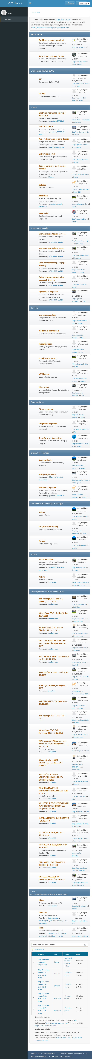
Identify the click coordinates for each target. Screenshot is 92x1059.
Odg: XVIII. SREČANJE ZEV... (81, 677)
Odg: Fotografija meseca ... (81, 480)
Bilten (41, 900)
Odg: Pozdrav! (77, 936)
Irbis (75, 1020)
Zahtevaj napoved (47, 154)
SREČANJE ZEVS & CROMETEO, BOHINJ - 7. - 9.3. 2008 (52, 863)
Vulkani (42, 512)
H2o (73, 1038)
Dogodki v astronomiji (48, 526)
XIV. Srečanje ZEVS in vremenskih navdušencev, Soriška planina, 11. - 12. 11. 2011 (53, 744)
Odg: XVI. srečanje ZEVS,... (80, 720)
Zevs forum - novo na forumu (51, 56)
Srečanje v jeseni (77, 751)
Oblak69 (77, 607)
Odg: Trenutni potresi (79, 545)
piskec (83, 418)
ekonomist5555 (79, 585)
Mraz (73, 924)
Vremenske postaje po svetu (51, 248)
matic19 (74, 909)
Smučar (76, 135)
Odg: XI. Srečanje (77, 812)
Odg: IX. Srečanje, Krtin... (80, 838)
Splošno (42, 185)
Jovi (87, 751)
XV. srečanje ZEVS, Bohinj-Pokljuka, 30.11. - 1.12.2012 (51, 731)
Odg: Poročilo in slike (79, 662)
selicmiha (77, 841)
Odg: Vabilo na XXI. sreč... (80, 604)
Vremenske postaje (47, 315)
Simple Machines (49, 1053)
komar (41, 135)
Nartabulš (75, 665)
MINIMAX (74, 222)
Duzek (76, 679)
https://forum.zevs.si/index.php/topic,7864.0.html (50, 27)
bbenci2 (80, 323)
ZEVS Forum (15, 3)
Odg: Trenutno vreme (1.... (80, 132)
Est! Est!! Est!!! (78, 622)
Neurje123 (77, 483)
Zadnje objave (39, 950)
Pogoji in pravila (79, 1053)
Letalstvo (43, 912)
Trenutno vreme (46, 126)
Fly (75, 432)
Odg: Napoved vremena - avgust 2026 (43, 962)
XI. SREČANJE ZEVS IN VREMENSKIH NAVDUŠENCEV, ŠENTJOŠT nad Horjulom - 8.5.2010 (54, 806)
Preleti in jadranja (56, 921)
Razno (42, 928)
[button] (30, 3)
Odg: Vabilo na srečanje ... (80, 648)
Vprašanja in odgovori (48, 291)
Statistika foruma (42, 1017)
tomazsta (75, 50)
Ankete (42, 577)
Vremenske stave (46, 559)
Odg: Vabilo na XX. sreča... (80, 619)
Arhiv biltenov (53, 906)
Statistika (43, 195)
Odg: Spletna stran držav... (81, 255)
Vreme (79, 446)
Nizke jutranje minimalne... (81, 120)
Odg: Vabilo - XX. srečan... (80, 633)
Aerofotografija (44, 921)
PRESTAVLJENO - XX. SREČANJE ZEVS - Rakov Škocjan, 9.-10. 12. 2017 (53, 643)
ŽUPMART (82, 871)
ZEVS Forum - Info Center (44, 945)
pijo (47, 1040)
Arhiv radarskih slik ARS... (80, 364)
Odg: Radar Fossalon (79, 284)
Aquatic (51, 691)
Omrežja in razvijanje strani (50, 438)
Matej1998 (57, 999)
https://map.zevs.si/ (63, 19)
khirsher (82, 468)
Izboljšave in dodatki (48, 358)
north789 (83, 381)
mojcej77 (78, 1038)
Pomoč (70, 1053)
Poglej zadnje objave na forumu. (46, 1026)
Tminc (81, 101)
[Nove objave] (34, 44)
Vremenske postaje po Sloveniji (52, 234)
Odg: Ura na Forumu (78, 47)
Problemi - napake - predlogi (51, 40)
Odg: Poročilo (76, 853)
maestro (77, 651)
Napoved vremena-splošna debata (54, 139)
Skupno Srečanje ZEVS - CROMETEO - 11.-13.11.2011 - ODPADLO (52, 763)
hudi (78, 86)
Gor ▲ (87, 1053)
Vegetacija (43, 213)
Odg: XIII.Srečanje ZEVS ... (80, 781)
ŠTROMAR (60, 121)
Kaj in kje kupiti (45, 344)
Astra (73, 799)
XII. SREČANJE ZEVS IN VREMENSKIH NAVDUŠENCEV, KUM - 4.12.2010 (54, 791)
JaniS (58, 1038)
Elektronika (44, 387)
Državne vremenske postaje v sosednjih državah (51, 278)
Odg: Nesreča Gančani (79, 921)
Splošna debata (53, 918)
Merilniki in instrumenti (49, 331)
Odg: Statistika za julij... (79, 204)
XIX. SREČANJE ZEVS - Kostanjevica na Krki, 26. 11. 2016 (54, 658)
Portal (42, 94)
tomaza (76, 723)
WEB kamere (44, 374)
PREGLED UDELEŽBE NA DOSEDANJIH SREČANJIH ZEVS (52, 878)
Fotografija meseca (47, 474)
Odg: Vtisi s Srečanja (78, 796)
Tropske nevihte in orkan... (81, 174)
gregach (57, 986)
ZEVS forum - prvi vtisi (55, 936)
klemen (63, 1038)
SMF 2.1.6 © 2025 (37, 1053)
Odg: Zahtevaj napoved (80, 159)
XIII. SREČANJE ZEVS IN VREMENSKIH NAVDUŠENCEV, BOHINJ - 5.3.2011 (51, 777)
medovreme (43, 480)
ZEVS (41, 79)
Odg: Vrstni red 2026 (79, 568)
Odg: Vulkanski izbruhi (79, 516)
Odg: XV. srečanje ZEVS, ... (80, 735)
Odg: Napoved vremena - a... (57, 1023)
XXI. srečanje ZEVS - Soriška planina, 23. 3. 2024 (51, 600)
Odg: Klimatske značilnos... (81, 189)
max (84, 301)
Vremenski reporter (47, 487)
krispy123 (77, 192)
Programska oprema (48, 423)
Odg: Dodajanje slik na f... (80, 62)
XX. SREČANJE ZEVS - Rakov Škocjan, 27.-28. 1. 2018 (51, 629)
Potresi (42, 541)
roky (57, 147)
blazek (51, 177)
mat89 (51, 147)
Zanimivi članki (45, 460)
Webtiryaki (64, 1053)
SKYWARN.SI (52, 933)
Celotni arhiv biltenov (79, 906)
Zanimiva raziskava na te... (81, 582)
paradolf (52, 121)
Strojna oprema (46, 409)
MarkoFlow (78, 64)
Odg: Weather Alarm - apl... (81, 429)
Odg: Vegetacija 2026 (79, 219)
